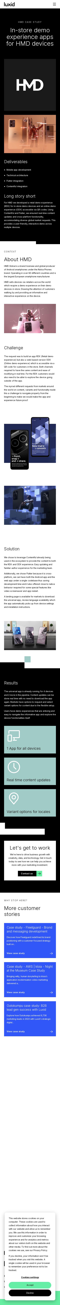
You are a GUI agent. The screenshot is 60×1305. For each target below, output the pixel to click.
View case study (16, 953)
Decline (30, 1293)
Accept (30, 1285)
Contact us (27, 873)
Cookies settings (30, 1277)
